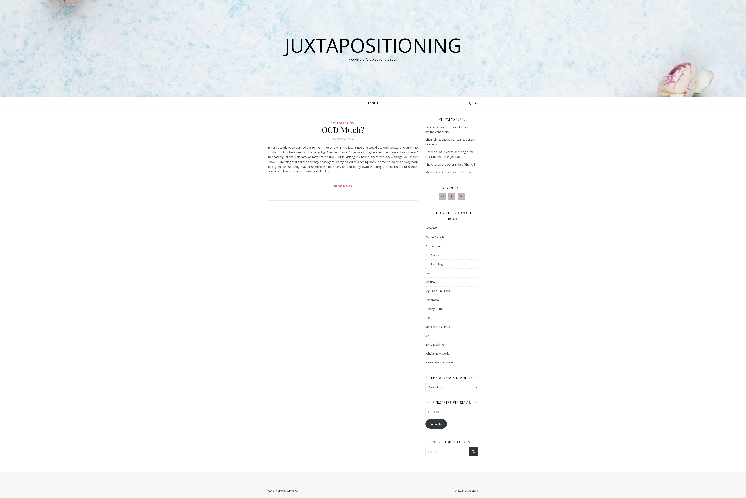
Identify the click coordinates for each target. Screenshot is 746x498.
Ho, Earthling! (343, 122)
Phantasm (432, 300)
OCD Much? (343, 129)
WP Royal (292, 490)
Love (428, 273)
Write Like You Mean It (440, 362)
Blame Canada (434, 237)
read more (343, 185)
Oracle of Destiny (459, 172)
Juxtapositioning (373, 45)
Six (427, 335)
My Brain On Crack (437, 291)
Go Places (432, 255)
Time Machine (434, 344)
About (373, 103)
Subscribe (436, 424)
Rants (429, 318)
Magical (430, 282)
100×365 (431, 228)
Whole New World (437, 353)
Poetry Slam (433, 309)
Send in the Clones (437, 327)
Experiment (433, 246)
